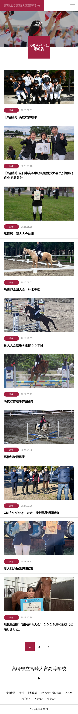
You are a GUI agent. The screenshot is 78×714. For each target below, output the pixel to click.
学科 (21, 692)
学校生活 (32, 692)
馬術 (11, 110)
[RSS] (39, 678)
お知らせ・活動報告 (51, 692)
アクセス (39, 698)
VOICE (68, 692)
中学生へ (51, 698)
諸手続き (26, 698)
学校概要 (11, 692)
